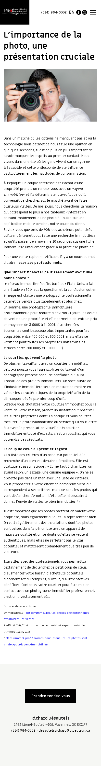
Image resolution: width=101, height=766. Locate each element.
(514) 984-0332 (23, 730)
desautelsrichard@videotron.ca (64, 730)
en (72, 12)
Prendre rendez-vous (50, 696)
